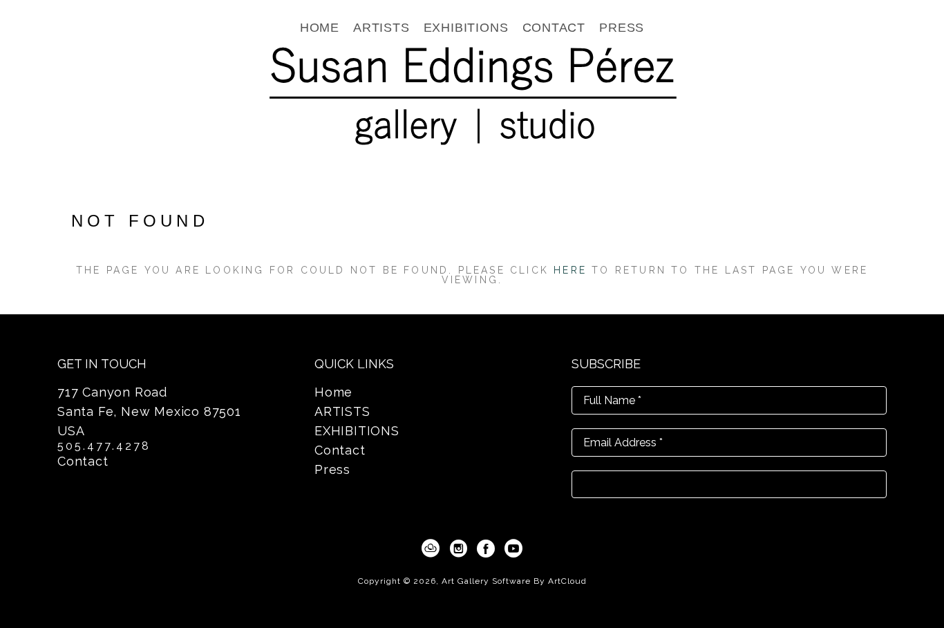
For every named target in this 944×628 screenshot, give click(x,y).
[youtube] (513, 549)
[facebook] (486, 549)
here (570, 270)
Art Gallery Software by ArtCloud (514, 581)
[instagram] (458, 549)
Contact (82, 461)
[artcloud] (431, 549)
